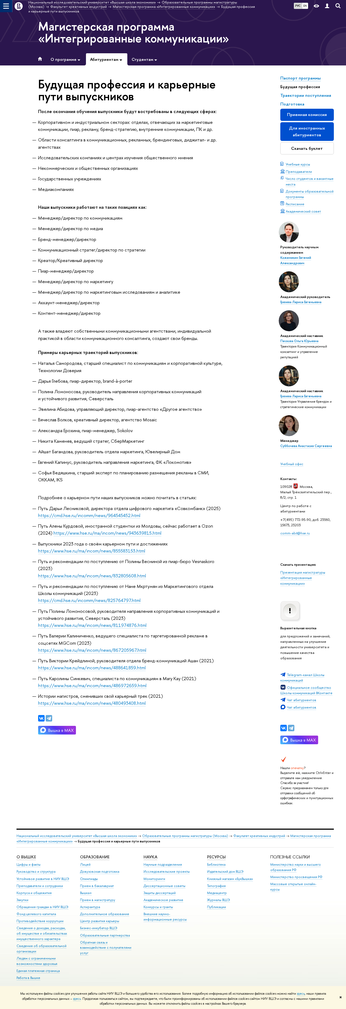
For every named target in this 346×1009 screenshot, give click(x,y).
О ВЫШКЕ (26, 857)
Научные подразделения (163, 864)
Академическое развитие (163, 900)
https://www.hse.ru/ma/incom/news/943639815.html (107, 533)
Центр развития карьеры (99, 921)
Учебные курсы (298, 164)
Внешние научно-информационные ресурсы (165, 917)
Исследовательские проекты (167, 871)
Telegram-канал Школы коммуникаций (302, 677)
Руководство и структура (35, 871)
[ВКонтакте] (283, 728)
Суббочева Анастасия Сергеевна (306, 446)
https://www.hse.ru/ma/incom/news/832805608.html (92, 576)
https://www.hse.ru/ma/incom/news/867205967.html (92, 650)
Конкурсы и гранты (158, 907)
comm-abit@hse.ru (295, 533)
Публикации (216, 907)
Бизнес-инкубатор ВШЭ (98, 928)
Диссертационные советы (164, 886)
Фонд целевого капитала (36, 914)
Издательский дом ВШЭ (225, 871)
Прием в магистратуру (97, 900)
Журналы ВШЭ (218, 900)
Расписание (295, 203)
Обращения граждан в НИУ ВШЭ (42, 907)
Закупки (22, 900)
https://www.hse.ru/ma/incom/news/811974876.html (92, 625)
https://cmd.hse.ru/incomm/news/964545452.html (89, 515)
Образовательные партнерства (105, 935)
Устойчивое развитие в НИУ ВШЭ (42, 878)
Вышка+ (86, 893)
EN (305, 6)
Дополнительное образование (104, 914)
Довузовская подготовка (99, 871)
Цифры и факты (28, 864)
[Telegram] (291, 728)
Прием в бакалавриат (97, 886)
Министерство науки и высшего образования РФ (295, 867)
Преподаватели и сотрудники (39, 886)
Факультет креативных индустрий (259, 835)
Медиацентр (217, 893)
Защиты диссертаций (160, 893)
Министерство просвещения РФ (296, 877)
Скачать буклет (307, 148)
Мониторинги (154, 878)
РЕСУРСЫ (216, 857)
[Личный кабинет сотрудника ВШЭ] (327, 6)
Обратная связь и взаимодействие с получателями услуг (105, 947)
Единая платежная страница (38, 970)
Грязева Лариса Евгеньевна (300, 302)
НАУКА (150, 857)
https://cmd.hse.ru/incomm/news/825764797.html (89, 600)
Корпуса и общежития (34, 893)
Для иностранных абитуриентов (307, 131)
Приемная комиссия (307, 114)
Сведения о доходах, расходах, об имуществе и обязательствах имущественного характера (41, 933)
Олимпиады (89, 878)
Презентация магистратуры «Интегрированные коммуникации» (302, 577)
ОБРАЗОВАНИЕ (94, 857)
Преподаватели (299, 171)
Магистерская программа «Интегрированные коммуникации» (133, 32)
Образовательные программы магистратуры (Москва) (185, 835)
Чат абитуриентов (301, 699)
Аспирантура (90, 907)
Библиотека (216, 864)
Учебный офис (291, 463)
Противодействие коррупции (40, 921)
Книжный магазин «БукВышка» (230, 878)
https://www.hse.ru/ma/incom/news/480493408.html (92, 703)
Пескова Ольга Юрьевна (299, 341)
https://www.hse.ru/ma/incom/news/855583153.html (91, 551)
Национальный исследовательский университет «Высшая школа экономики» (76, 835)
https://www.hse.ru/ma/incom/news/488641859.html (92, 667)
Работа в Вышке (28, 977)
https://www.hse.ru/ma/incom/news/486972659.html (92, 685)
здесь (301, 993)
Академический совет (303, 211)
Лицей (85, 864)
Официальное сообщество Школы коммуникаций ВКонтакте (306, 690)
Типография (216, 886)
